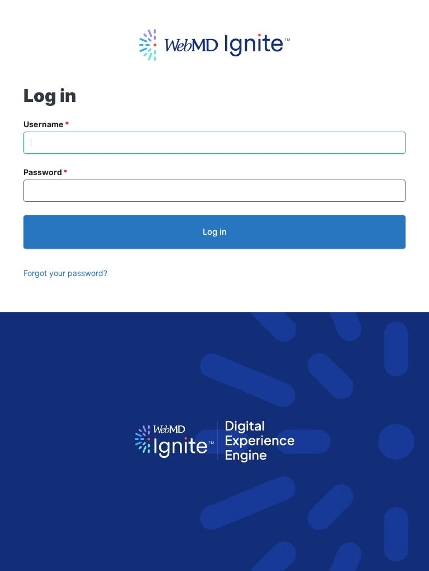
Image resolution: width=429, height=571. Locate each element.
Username (43, 124)
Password (42, 172)
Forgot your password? (65, 273)
